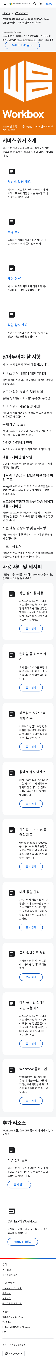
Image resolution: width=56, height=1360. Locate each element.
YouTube (6, 1322)
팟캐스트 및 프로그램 (12, 1303)
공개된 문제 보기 (10, 1274)
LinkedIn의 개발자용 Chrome (16, 1327)
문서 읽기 (31, 628)
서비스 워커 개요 (19, 182)
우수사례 (6, 1293)
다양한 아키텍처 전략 (17, 443)
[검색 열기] (35, 4)
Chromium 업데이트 (12, 1288)
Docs (6, 13)
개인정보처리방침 (17, 1345)
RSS (4, 1332)
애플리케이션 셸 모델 (17, 457)
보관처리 (6, 1298)
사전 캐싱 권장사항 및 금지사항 (24, 528)
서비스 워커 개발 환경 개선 (21, 406)
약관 (4, 1345)
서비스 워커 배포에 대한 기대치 (24, 374)
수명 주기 (14, 232)
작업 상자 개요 (17, 325)
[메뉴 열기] (5, 4)
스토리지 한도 (12, 546)
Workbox (21, 13)
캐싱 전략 (14, 278)
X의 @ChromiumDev (12, 1317)
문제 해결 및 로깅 (14, 424)
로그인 (49, 3)
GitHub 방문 (22, 1241)
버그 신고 (6, 1269)
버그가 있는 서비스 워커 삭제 (22, 392)
